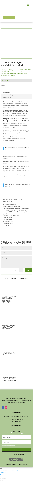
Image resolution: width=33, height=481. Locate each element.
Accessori (18, 70)
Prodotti (13, 464)
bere (2, 73)
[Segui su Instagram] (6, 407)
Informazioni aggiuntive (10, 95)
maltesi (8, 75)
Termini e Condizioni (22, 464)
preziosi (13, 75)
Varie (11, 71)
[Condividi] (2, 478)
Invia (28, 270)
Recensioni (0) (7, 97)
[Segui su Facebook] (3, 407)
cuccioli (9, 73)
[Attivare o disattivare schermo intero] (3, 478)
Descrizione (6, 92)
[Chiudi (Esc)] (0, 478)
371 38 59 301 (13, 419)
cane (5, 73)
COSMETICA (24, 70)
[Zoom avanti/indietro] (5, 478)
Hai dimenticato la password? (8, 445)
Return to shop (14, 470)
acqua (25, 71)
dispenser (13, 73)
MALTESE (3, 75)
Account (8, 464)
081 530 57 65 (20, 419)
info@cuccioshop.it (16, 425)
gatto (25, 73)
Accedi (16, 449)
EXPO (29, 70)
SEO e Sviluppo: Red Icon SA (16, 454)
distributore (20, 73)
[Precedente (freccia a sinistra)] (0, 480)
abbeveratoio (19, 71)
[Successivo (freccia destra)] (2, 480)
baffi (29, 71)
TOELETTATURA (5, 71)
